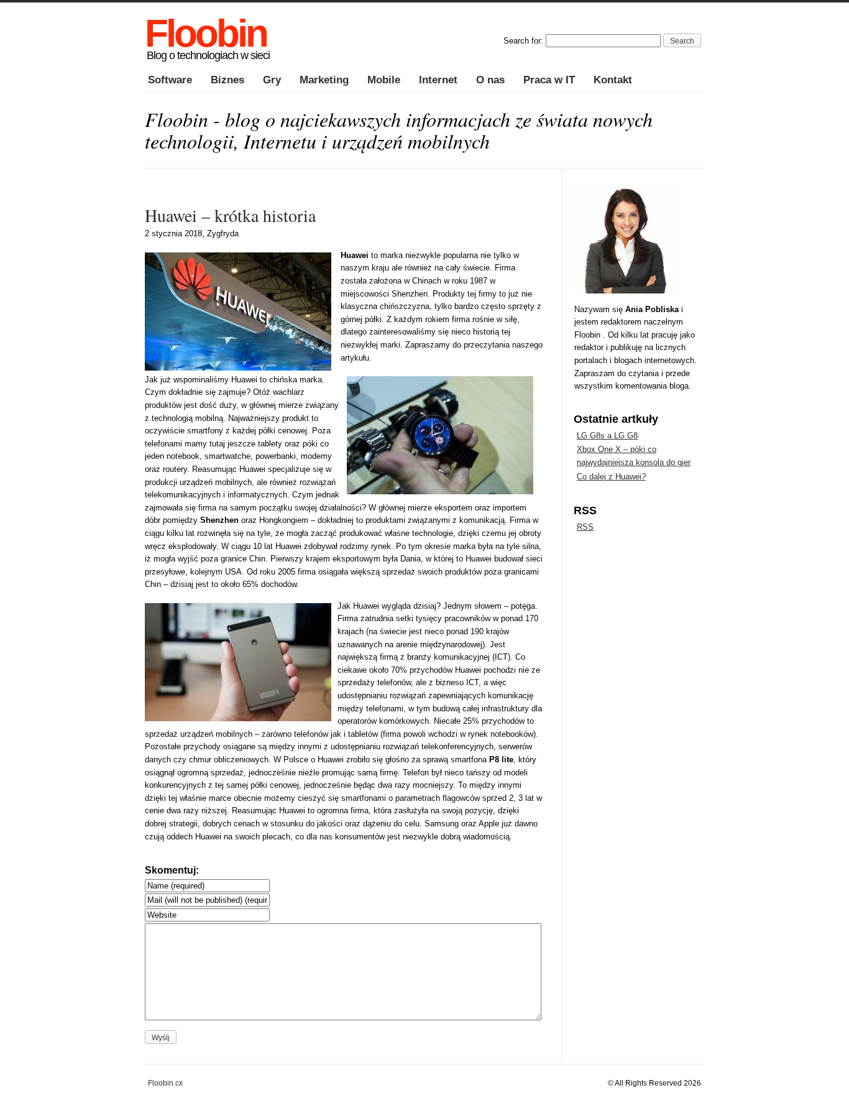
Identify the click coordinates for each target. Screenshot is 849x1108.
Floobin (206, 33)
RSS (585, 527)
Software (170, 80)
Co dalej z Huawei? (611, 476)
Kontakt (613, 80)
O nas (490, 80)
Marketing (324, 80)
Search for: (523, 40)
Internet (438, 80)
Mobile (383, 80)
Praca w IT (549, 80)
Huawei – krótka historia (230, 215)
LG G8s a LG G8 (607, 435)
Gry (272, 80)
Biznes (227, 80)
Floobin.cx (165, 1083)
